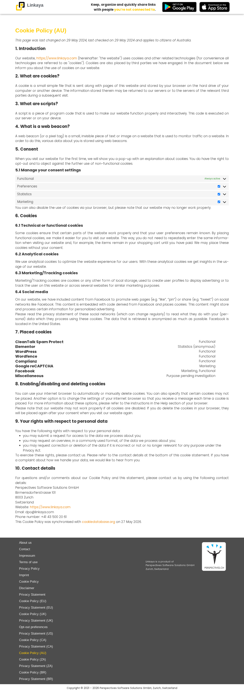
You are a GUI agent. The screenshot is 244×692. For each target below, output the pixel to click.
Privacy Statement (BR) (36, 679)
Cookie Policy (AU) (32, 653)
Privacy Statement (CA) (36, 646)
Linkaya (35, 5)
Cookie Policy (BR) (32, 672)
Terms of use (28, 562)
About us (25, 542)
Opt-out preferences (33, 627)
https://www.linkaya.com (56, 58)
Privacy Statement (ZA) (36, 666)
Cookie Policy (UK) (32, 614)
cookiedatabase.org (98, 521)
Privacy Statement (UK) (36, 620)
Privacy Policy (29, 568)
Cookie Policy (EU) (32, 601)
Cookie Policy (29, 581)
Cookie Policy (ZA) (32, 659)
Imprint (24, 575)
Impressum (27, 555)
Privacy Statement (32, 594)
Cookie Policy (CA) (32, 640)
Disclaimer (26, 588)
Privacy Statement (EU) (36, 607)
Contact (24, 549)
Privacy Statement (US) (36, 633)
